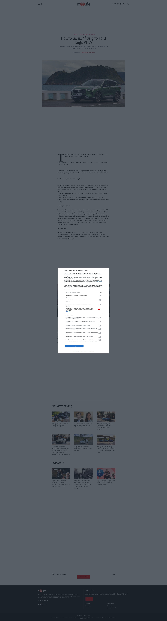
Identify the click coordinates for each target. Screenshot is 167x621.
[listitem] (83, 292)
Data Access (83, 350)
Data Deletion (76, 350)
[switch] (99, 295)
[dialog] (83, 310)
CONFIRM (74, 346)
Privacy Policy (91, 350)
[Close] (106, 270)
